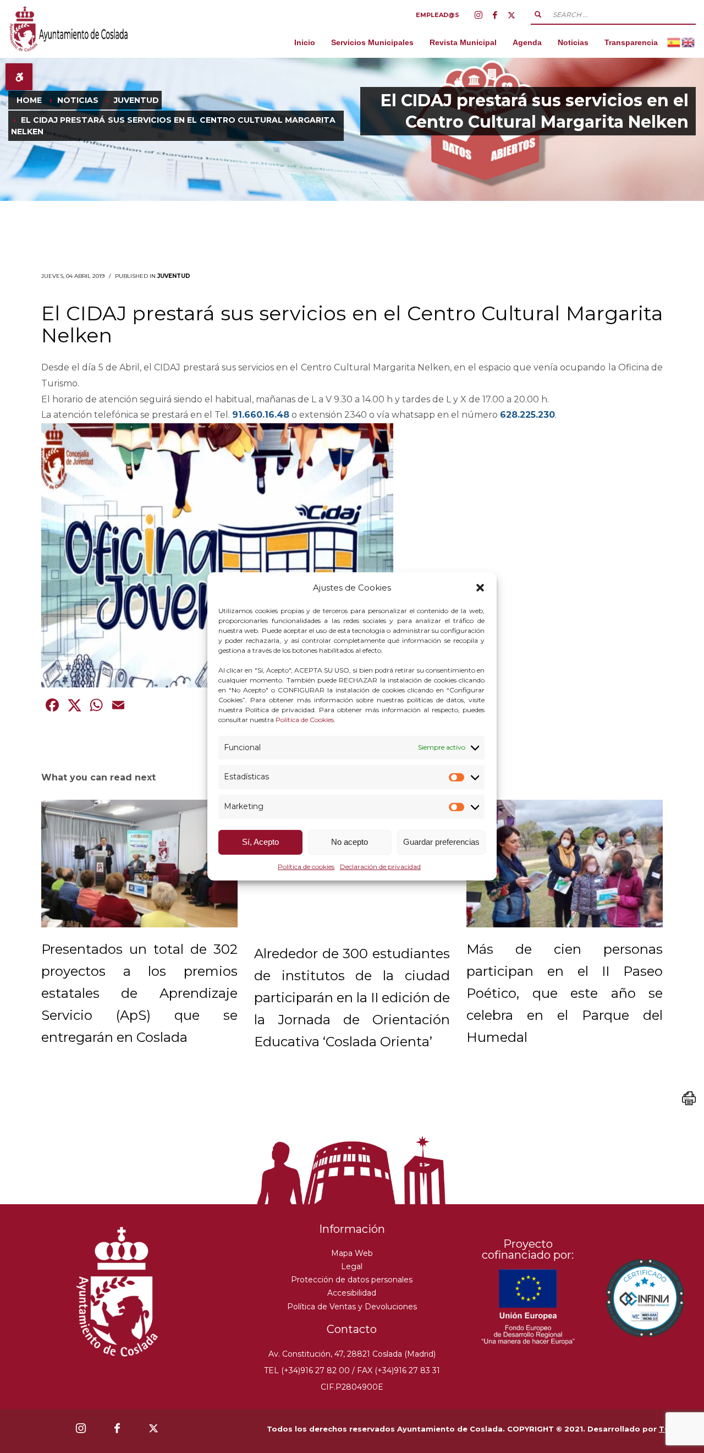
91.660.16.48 (260, 414)
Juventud (173, 276)
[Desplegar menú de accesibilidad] (19, 76)
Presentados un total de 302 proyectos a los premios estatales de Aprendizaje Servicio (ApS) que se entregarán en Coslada (139, 993)
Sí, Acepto (260, 841)
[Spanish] (674, 42)
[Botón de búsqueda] (537, 14)
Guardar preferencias (441, 841)
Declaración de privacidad (380, 866)
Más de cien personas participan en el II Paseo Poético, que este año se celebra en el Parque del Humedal (564, 993)
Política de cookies (306, 866)
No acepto (349, 841)
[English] (688, 42)
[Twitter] (511, 15)
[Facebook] (495, 15)
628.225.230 (527, 414)
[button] (480, 587)
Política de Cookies (305, 719)
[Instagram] (478, 15)
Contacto (352, 1329)
